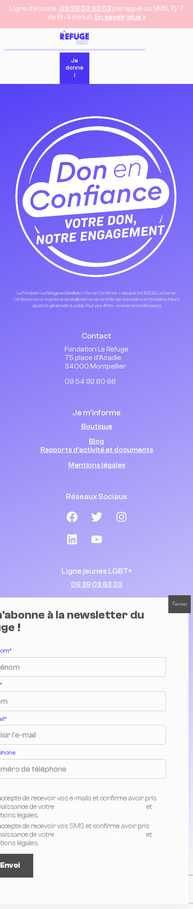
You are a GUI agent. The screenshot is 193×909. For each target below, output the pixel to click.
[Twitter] (96, 517)
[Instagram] (121, 517)
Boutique (96, 426)
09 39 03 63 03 (85, 8)
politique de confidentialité (100, 807)
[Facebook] (72, 517)
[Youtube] (96, 539)
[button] (174, 56)
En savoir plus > (120, 17)
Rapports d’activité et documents (96, 450)
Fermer (179, 604)
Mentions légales (96, 465)
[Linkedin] (72, 539)
